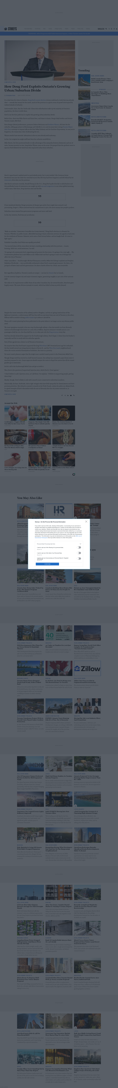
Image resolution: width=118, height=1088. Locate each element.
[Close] (86, 522)
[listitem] (59, 544)
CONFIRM (47, 564)
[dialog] (59, 544)
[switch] (79, 547)
